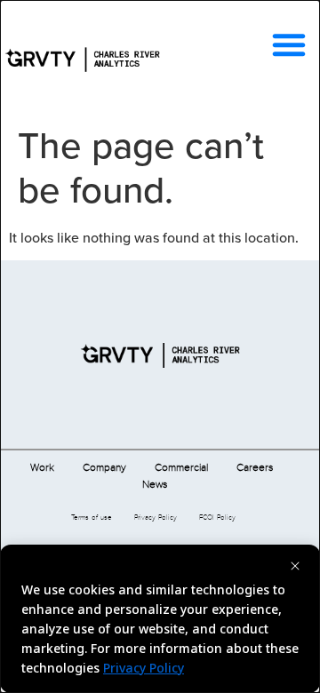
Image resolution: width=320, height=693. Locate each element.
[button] (289, 44)
